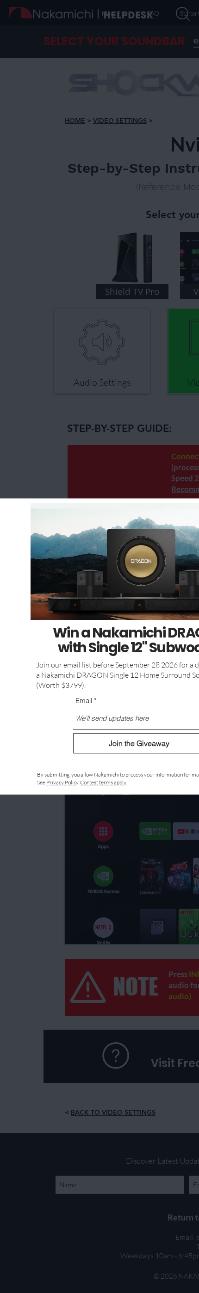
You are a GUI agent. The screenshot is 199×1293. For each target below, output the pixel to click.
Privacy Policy (62, 782)
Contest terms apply (103, 782)
